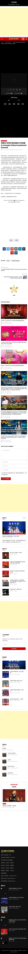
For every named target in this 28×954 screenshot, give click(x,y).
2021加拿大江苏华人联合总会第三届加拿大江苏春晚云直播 (17, 920)
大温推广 (9, 759)
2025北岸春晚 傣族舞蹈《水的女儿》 (17, 690)
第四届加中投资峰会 (15, 260)
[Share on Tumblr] (23, 249)
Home (2, 42)
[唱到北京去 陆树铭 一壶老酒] (5, 555)
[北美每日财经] (4, 775)
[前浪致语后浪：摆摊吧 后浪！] (5, 592)
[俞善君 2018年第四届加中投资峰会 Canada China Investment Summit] (25, 277)
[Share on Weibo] (16, 252)
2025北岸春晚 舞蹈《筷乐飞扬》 (14, 4)
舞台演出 (4, 803)
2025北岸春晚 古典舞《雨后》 (16, 680)
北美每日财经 (10, 773)
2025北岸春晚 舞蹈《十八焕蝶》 (17, 699)
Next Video (24, 274)
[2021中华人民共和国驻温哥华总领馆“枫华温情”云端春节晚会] (5, 564)
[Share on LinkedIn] (19, 249)
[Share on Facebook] (4, 249)
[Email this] (16, 249)
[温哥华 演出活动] (4, 768)
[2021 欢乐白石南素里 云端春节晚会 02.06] (5, 574)
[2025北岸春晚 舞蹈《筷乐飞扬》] (14, 665)
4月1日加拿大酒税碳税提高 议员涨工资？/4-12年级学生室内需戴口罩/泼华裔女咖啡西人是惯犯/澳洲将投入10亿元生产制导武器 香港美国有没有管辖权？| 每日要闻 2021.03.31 (14, 413)
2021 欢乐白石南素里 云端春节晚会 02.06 (17, 571)
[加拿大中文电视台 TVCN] (14, 39)
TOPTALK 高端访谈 (12, 753)
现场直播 (4, 748)
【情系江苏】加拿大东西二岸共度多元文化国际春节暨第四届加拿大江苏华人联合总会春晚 (14, 343)
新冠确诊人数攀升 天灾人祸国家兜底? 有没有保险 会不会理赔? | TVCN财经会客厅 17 (17, 581)
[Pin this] (12, 252)
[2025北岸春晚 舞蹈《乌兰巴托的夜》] (5, 674)
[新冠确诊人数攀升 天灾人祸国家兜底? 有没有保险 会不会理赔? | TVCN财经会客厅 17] (5, 583)
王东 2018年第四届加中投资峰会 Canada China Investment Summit (14, 270)
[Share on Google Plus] (12, 249)
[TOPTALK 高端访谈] (4, 755)
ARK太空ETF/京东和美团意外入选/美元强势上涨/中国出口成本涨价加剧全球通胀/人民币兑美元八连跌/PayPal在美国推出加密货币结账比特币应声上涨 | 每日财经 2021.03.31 (14, 389)
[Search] (26, 39)
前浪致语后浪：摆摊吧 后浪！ (16, 589)
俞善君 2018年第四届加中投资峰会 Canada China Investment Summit (13, 277)
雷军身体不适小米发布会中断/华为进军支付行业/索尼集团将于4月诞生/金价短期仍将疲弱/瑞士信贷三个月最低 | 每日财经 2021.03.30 (14, 437)
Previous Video (4, 267)
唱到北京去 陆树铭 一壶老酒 (16, 552)
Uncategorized (8, 42)
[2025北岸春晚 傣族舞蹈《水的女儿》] (5, 693)
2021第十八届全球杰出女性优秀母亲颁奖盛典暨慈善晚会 (12, 365)
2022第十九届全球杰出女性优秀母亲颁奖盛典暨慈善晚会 (12, 320)
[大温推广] (4, 761)
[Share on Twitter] (8, 249)
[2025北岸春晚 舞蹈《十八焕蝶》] (5, 702)
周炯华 (8, 260)
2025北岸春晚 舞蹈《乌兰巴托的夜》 (17, 672)
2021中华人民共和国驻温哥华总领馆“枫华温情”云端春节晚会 (17, 562)
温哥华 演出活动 (11, 766)
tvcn (3, 149)
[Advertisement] (14, 22)
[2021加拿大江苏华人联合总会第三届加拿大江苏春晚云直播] (4, 923)
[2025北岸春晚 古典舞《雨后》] (5, 683)
